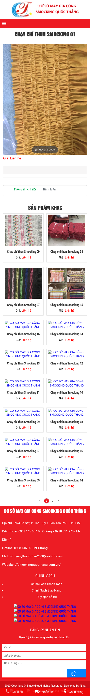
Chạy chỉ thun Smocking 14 (66, 334)
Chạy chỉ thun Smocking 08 (66, 251)
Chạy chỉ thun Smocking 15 (66, 305)
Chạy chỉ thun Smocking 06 (66, 451)
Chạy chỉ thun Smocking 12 (66, 363)
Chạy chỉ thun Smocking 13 (23, 363)
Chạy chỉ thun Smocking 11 (23, 392)
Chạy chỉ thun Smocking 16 (23, 334)
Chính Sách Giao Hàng (46, 590)
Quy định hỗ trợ (47, 597)
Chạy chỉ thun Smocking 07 (23, 305)
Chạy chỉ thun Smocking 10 (66, 392)
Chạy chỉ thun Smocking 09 (23, 251)
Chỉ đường (76, 692)
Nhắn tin (47, 692)
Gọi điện (17, 692)
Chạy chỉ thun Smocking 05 (23, 480)
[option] (45, 99)
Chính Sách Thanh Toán (46, 584)
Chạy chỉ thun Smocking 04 (66, 480)
